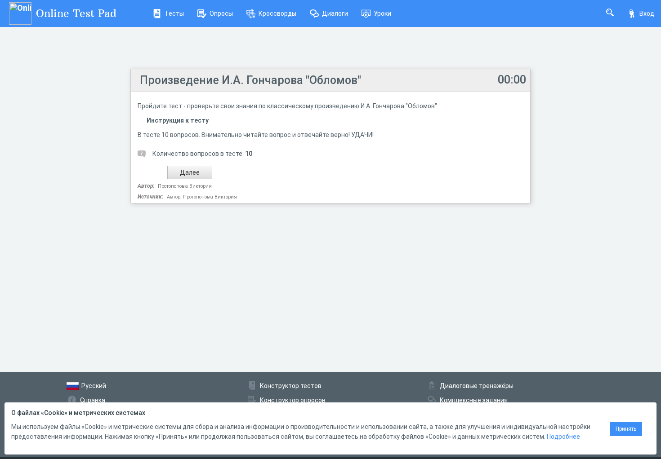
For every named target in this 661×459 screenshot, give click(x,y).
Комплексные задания (474, 400)
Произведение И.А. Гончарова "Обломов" (250, 80)
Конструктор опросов (293, 400)
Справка (92, 400)
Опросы (221, 13)
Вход (646, 13)
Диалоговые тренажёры (477, 385)
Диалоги (335, 13)
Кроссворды (277, 13)
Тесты (174, 13)
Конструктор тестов (291, 385)
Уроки (382, 13)
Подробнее (563, 436)
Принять (626, 429)
